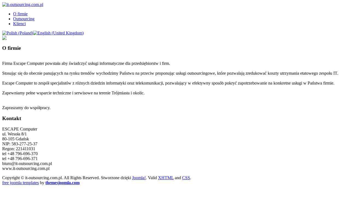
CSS (186, 177)
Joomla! (139, 177)
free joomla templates (20, 182)
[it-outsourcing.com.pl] (22, 4)
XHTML (166, 177)
